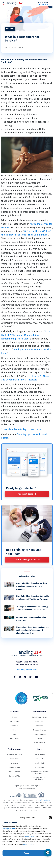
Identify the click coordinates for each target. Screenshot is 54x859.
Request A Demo (25, 494)
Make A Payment (14, 772)
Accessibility (39, 767)
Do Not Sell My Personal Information (40, 772)
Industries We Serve (39, 717)
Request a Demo (40, 734)
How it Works (39, 721)
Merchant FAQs (39, 743)
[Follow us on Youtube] (36, 677)
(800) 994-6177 (43, 4)
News (14, 730)
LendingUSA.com (9, 828)
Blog (14, 734)
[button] (50, 818)
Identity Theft (39, 763)
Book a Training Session (25, 559)
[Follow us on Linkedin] (20, 677)
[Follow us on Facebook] (15, 677)
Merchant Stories (39, 730)
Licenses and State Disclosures (39, 778)
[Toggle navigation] (51, 3)
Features (39, 726)
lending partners (44, 800)
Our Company (14, 721)
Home (14, 717)
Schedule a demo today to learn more (21, 429)
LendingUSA (12, 3)
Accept (27, 853)
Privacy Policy (30, 836)
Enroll (39, 738)
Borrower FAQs (14, 776)
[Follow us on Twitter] (25, 677)
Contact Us (14, 726)
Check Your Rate (14, 767)
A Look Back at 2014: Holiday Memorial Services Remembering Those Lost (26, 335)
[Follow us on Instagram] (31, 677)
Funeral (10, 29)
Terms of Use (39, 759)
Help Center (14, 738)
